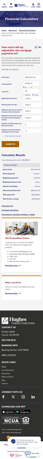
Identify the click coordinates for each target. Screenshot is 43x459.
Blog (3, 380)
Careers (5, 383)
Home (4, 30)
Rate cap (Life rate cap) (9, 105)
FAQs (4, 367)
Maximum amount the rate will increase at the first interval (12, 111)
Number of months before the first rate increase (11, 125)
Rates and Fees (7, 377)
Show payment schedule (13, 136)
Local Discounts (8, 370)
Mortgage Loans (13, 265)
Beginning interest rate (9, 98)
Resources (13, 30)
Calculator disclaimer (10, 210)
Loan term (5, 92)
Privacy (7, 445)
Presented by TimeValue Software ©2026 (18, 214)
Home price (5, 77)
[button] (4, 5)
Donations (22, 448)
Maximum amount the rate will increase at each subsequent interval (12, 118)
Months (28, 95)
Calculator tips (7, 206)
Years (36, 95)
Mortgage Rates (13, 293)
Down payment (7, 84)
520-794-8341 (9, 340)
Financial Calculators (27, 30)
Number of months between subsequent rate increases (11, 131)
